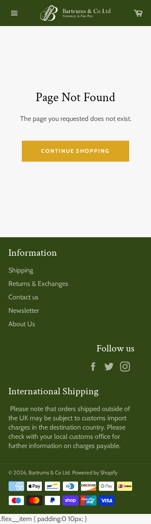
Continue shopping (75, 150)
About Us (21, 324)
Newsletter (23, 310)
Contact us (23, 297)
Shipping (20, 270)
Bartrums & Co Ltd (49, 472)
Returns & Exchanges (38, 284)
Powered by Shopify (94, 472)
